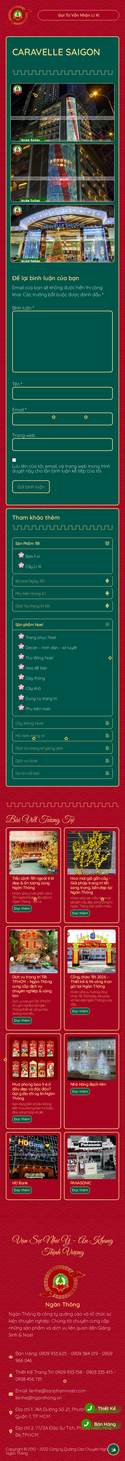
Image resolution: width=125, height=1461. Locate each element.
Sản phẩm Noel (29, 624)
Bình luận (23, 307)
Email (19, 409)
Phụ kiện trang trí (30, 593)
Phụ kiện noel (38, 708)
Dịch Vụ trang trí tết (32, 606)
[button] (62, 543)
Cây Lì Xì (33, 566)
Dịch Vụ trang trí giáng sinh (39, 748)
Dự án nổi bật (27, 773)
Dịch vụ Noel (26, 760)
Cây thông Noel (29, 723)
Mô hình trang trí (30, 735)
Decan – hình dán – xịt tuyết (51, 647)
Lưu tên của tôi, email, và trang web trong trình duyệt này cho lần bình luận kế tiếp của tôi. (61, 468)
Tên (17, 384)
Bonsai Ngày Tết (29, 581)
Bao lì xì (33, 556)
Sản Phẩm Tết (27, 543)
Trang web (23, 435)
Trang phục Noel (41, 637)
